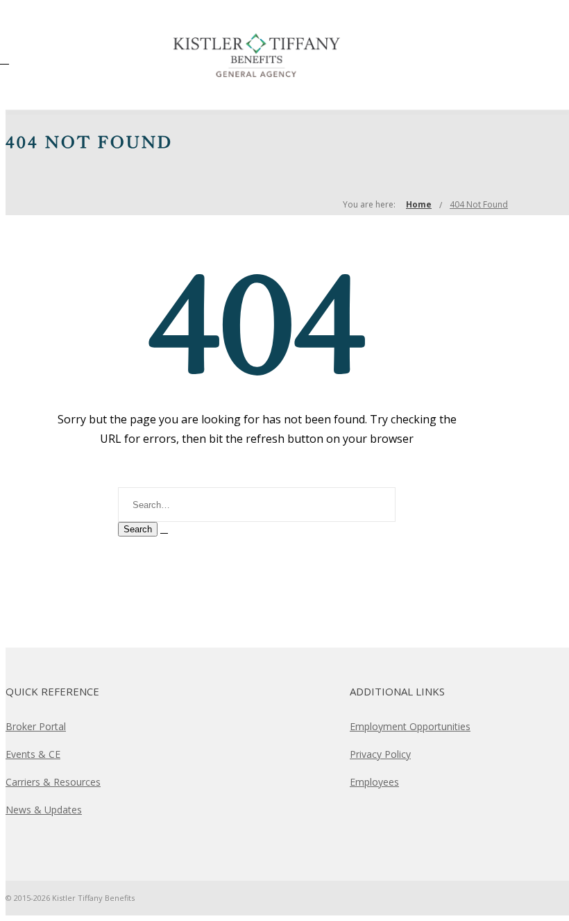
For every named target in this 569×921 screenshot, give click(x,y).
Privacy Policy (380, 754)
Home (419, 204)
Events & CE (33, 754)
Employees (374, 781)
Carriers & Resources (53, 781)
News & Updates (44, 809)
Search (138, 529)
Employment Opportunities (410, 726)
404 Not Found (479, 204)
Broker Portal (36, 726)
